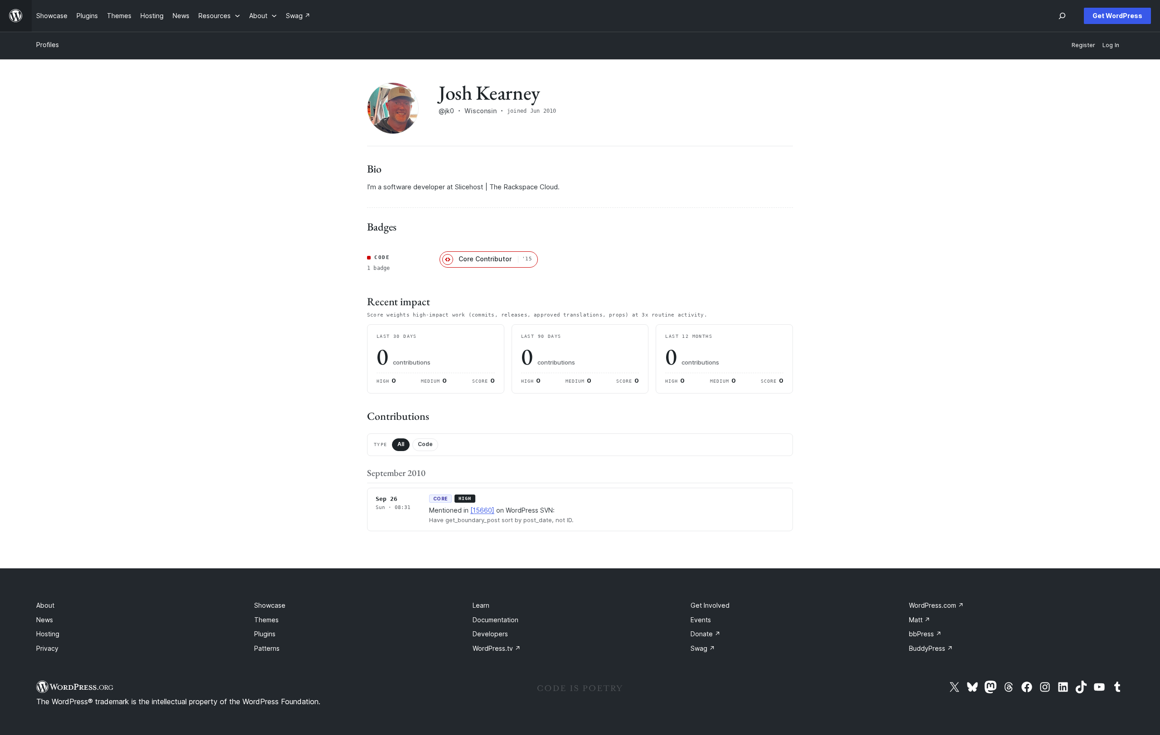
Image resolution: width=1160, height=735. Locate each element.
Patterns (267, 648)
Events (701, 620)
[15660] (482, 510)
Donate (705, 634)
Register (1083, 45)
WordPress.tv (497, 648)
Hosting (47, 634)
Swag (703, 648)
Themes (266, 620)
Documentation (495, 620)
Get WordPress (1117, 15)
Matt (919, 620)
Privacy (47, 648)
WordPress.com (936, 605)
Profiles (47, 44)
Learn (481, 605)
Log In (1110, 45)
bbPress (925, 634)
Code (425, 444)
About (45, 605)
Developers (490, 634)
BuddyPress (931, 648)
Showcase (269, 605)
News (44, 620)
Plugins (265, 634)
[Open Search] (1062, 16)
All (400, 444)
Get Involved (710, 605)
